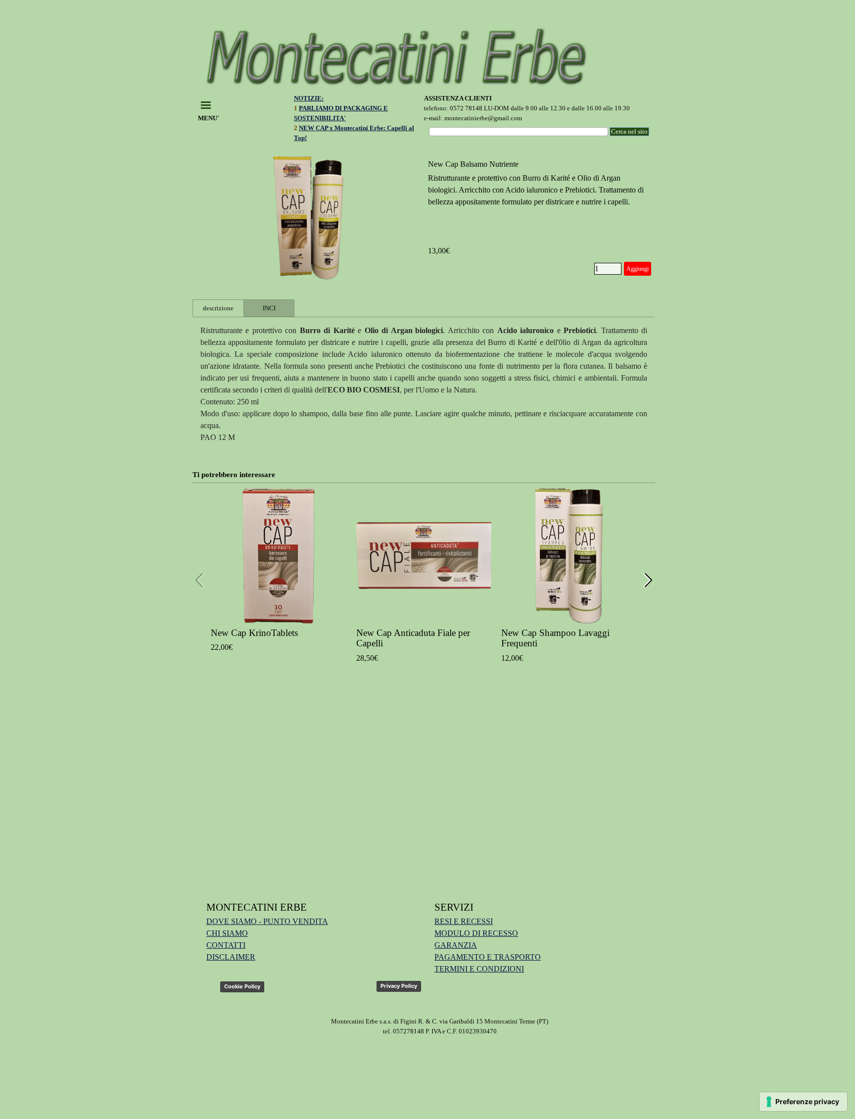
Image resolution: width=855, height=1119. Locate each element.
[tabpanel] (358, 123)
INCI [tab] (269, 308)
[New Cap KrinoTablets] (278, 556)
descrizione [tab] (218, 308)
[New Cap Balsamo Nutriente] (308, 218)
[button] (648, 580)
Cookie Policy (242, 986)
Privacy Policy (398, 985)
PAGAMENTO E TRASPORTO (487, 957)
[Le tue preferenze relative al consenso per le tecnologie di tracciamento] (803, 1101)
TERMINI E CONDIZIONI (479, 969)
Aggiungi (637, 268)
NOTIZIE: (309, 98)
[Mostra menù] (205, 104)
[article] (423, 218)
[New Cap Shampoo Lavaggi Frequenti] (569, 556)
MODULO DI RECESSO (476, 933)
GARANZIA (455, 945)
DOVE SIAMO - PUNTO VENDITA (267, 921)
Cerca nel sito (629, 131)
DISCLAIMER (230, 957)
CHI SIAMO (227, 933)
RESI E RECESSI (463, 921)
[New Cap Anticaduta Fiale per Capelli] (424, 556)
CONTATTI (225, 945)
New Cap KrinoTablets (254, 633)
